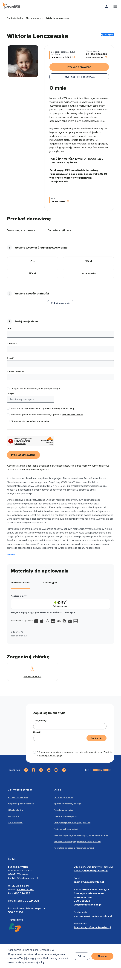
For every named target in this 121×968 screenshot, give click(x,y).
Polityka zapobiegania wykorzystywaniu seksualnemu (81, 835)
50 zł (32, 273)
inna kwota (88, 273)
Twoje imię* (40, 720)
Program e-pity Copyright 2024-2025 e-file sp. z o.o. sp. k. (43, 612)
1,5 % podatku (15, 822)
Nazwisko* (12, 343)
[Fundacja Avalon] (11, 6)
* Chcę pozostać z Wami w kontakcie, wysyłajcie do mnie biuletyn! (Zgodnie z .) (74, 754)
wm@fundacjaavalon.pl (87, 904)
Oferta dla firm (15, 810)
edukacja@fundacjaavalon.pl (91, 870)
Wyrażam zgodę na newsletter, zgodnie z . (42, 408)
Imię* (9, 328)
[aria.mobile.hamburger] (115, 6)
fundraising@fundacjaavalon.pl (92, 927)
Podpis (10, 393)
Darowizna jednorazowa (21, 230)
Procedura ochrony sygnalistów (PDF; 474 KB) (77, 841)
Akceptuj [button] (102, 956)
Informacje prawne (63, 797)
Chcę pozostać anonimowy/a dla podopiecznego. (35, 388)
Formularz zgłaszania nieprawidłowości (74, 848)
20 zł (88, 261)
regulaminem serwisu (72, 414)
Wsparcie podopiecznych (21, 803)
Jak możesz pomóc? (20, 789)
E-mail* (10, 358)
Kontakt (12, 859)
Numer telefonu (15, 371)
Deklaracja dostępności (66, 816)
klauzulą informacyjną (63, 408)
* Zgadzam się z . (30, 421)
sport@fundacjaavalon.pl (89, 882)
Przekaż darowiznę (18, 797)
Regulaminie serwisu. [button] (21, 954)
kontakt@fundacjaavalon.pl (23, 878)
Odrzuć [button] (81, 956)
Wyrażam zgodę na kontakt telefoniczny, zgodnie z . (47, 414)
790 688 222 (82, 900)
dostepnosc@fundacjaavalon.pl (93, 916)
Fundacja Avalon (15, 18)
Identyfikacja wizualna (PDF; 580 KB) (72, 822)
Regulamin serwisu (63, 810)
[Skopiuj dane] (73, 57)
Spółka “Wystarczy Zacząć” (68, 803)
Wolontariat (14, 816)
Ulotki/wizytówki (20, 582)
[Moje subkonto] (106, 6)
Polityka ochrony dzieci (66, 829)
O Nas (57, 789)
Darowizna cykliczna (59, 230)
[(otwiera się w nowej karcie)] (26, 770)
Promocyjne (50, 582)
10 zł (32, 261)
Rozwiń (11, 554)
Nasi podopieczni (34, 18)
